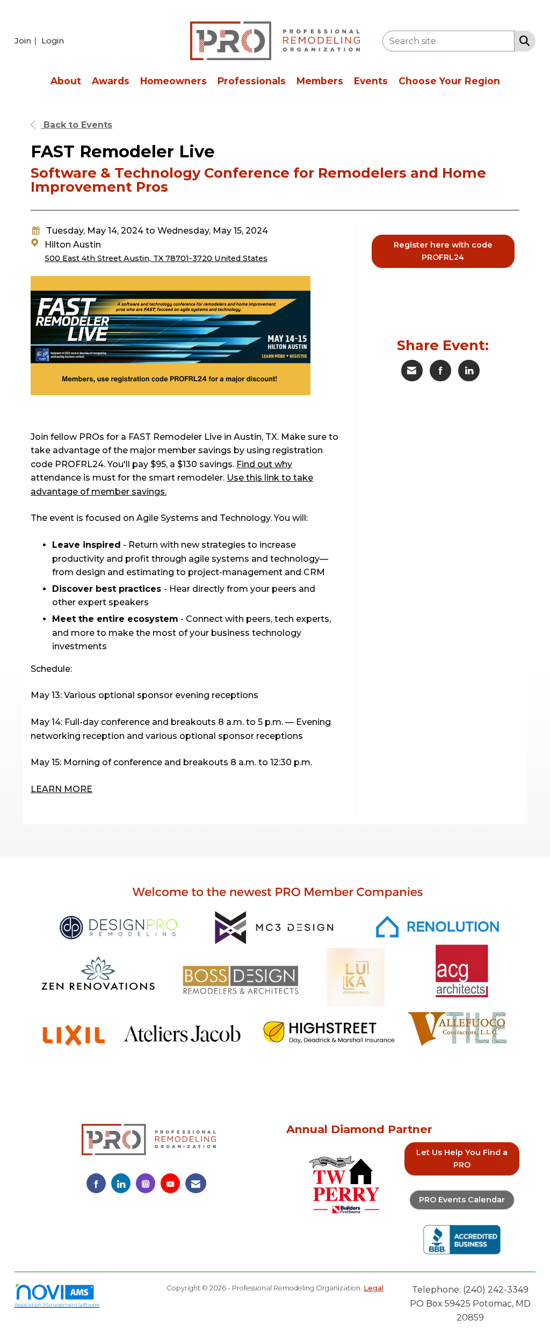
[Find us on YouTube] (170, 1183)
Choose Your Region (449, 80)
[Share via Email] (412, 370)
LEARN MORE (61, 789)
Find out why (264, 464)
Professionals (252, 80)
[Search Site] (522, 40)
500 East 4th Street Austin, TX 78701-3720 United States (156, 258)
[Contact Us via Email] (195, 1183)
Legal (373, 1288)
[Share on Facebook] (440, 370)
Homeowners (173, 80)
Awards (110, 80)
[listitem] (27, 40)
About (65, 80)
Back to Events (76, 125)
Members (319, 80)
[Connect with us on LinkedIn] (121, 1183)
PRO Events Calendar (462, 1200)
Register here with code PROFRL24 (443, 251)
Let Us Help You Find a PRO (462, 1159)
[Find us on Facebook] (96, 1183)
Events (371, 80)
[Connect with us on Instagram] (145, 1183)
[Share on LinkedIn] (469, 370)
